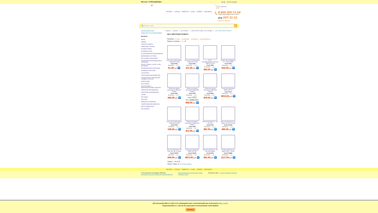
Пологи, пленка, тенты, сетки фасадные (151, 65)
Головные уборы (146, 51)
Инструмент (184, 30)
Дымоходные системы (148, 56)
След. (184, 164)
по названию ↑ (186, 39)
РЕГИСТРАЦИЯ (232, 2)
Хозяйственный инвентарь (150, 104)
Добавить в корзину (179, 68)
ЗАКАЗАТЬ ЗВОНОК (224, 20)
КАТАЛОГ (169, 11)
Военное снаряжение (148, 101)
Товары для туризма (148, 46)
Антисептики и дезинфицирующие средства (151, 86)
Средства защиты (147, 44)
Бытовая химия (146, 49)
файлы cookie (223, 203)
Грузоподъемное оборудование (152, 53)
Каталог (175, 30)
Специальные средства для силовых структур (150, 78)
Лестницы (144, 97)
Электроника (145, 81)
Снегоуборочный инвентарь (150, 75)
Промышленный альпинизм (150, 68)
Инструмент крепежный (149, 58)
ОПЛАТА (199, 11)
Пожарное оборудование (149, 90)
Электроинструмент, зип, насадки (201, 30)
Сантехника (145, 73)
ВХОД (223, 2)
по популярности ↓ (205, 39)
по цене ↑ (178, 39)
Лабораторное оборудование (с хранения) (151, 61)
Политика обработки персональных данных (190, 173)
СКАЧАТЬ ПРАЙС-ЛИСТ (147, 30)
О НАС (192, 11)
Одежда (143, 42)
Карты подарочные (147, 106)
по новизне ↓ (195, 39)
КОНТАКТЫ (208, 11)
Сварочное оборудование (150, 92)
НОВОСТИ (185, 11)
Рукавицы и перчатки (148, 70)
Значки (143, 94)
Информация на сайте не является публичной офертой (156, 174)
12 (182, 41)
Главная (167, 30)
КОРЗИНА (223, 6)
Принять (190, 210)
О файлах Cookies (183, 174)
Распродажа (145, 109)
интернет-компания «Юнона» (228, 173)
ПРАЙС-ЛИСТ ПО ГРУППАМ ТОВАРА (151, 33)
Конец (189, 164)
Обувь (143, 39)
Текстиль (144, 99)
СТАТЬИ (177, 11)
